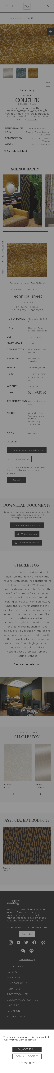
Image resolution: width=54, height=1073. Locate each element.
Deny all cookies (27, 1056)
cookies (21, 1037)
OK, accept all (27, 1049)
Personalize (27, 1063)
